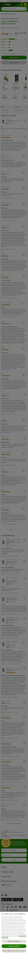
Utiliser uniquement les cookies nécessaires (14, 951)
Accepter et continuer (14, 946)
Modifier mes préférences (14, 941)
